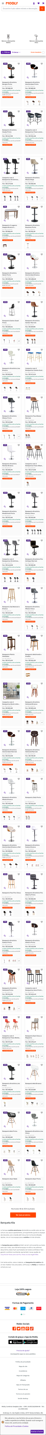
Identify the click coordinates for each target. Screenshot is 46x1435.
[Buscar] (42, 8)
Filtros (7, 52)
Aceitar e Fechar (37, 1432)
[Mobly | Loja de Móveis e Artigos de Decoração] (12, 3)
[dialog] (23, 1425)
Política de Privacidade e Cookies (16, 1426)
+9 (19, 341)
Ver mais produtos (23, 1215)
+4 (42, 1056)
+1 (42, 198)
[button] (16, 52)
